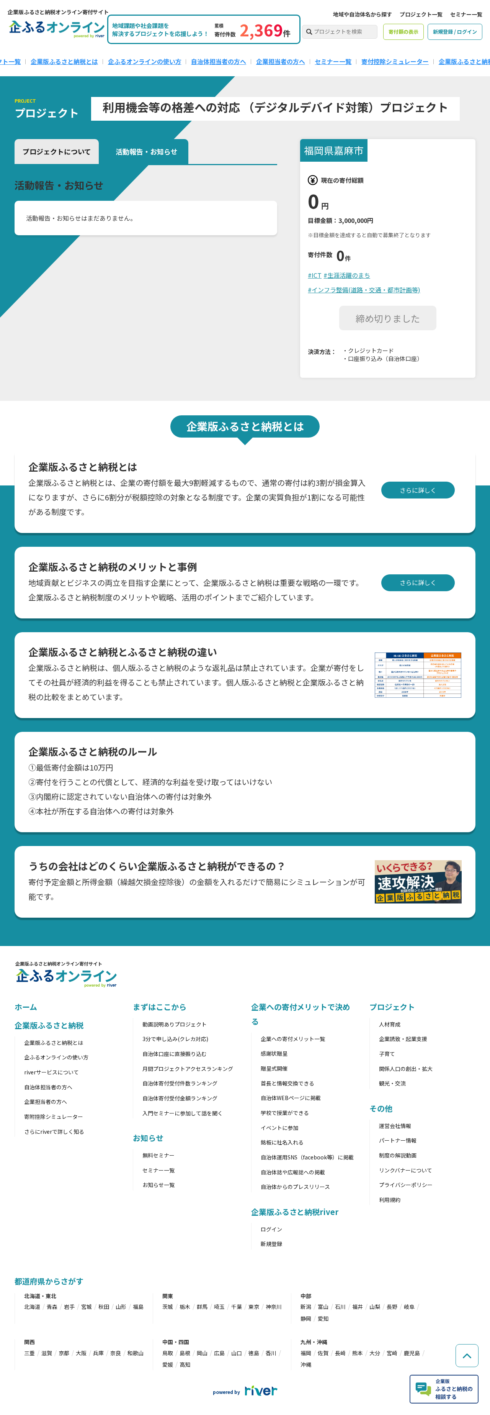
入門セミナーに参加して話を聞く (182, 1113)
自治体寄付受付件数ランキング (179, 1083)
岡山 (202, 1353)
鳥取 (167, 1353)
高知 (185, 1364)
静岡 (306, 1318)
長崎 (340, 1353)
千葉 (236, 1306)
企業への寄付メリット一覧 (293, 1039)
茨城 (167, 1306)
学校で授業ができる (285, 1113)
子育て (387, 1054)
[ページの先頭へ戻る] (467, 1355)
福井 (357, 1306)
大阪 (81, 1353)
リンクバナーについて (405, 1170)
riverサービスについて (51, 1072)
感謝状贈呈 (274, 1053)
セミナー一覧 (466, 14)
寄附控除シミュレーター (53, 1116)
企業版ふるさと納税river (294, 1211)
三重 (29, 1353)
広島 (219, 1353)
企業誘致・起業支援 (403, 1039)
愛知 (323, 1318)
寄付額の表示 (403, 31)
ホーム (26, 1006)
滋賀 (46, 1353)
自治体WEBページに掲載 (291, 1098)
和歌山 (135, 1353)
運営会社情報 (395, 1126)
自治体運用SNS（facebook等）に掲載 (307, 1157)
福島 (138, 1306)
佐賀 (323, 1353)
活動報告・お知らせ (147, 151)
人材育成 (389, 1024)
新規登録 (271, 1244)
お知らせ (148, 1137)
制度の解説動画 (397, 1155)
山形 (121, 1306)
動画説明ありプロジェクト (174, 1024)
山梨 (374, 1306)
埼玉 (219, 1306)
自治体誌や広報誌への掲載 (293, 1172)
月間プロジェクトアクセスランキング (187, 1068)
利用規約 (389, 1199)
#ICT (315, 275)
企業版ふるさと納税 (49, 1025)
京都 (64, 1353)
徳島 (253, 1353)
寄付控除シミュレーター (395, 61)
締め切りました (388, 318)
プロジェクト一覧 (421, 14)
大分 (374, 1353)
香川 (271, 1353)
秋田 (103, 1306)
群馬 (202, 1306)
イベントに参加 (279, 1127)
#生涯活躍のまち (346, 275)
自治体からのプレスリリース (295, 1186)
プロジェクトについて (57, 151)
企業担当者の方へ (280, 61)
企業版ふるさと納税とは (64, 61)
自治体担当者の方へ (218, 61)
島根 (185, 1353)
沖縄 (306, 1364)
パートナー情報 (397, 1140)
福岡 (306, 1353)
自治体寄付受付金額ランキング (179, 1098)
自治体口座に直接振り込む (174, 1054)
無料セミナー (158, 1155)
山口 (236, 1353)
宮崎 (392, 1353)
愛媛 (167, 1364)
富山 (323, 1306)
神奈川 (274, 1306)
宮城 (86, 1306)
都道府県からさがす (49, 1281)
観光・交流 (392, 1083)
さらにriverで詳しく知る (54, 1131)
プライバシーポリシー (406, 1185)
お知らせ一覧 (158, 1185)
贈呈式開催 (274, 1068)
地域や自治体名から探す (362, 14)
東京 (253, 1306)
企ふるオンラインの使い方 (144, 61)
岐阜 (409, 1306)
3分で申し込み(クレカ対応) (175, 1039)
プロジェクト (392, 1006)
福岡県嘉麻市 (334, 150)
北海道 (32, 1306)
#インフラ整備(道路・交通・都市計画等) (364, 289)
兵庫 (98, 1353)
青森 (52, 1306)
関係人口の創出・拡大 (406, 1068)
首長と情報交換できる (287, 1083)
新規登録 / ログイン (455, 31)
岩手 (69, 1306)
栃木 (185, 1306)
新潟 (306, 1306)
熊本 (357, 1353)
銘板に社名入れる (282, 1142)
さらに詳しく (418, 490)
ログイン (271, 1229)
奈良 (115, 1353)
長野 (392, 1306)
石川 (340, 1306)
